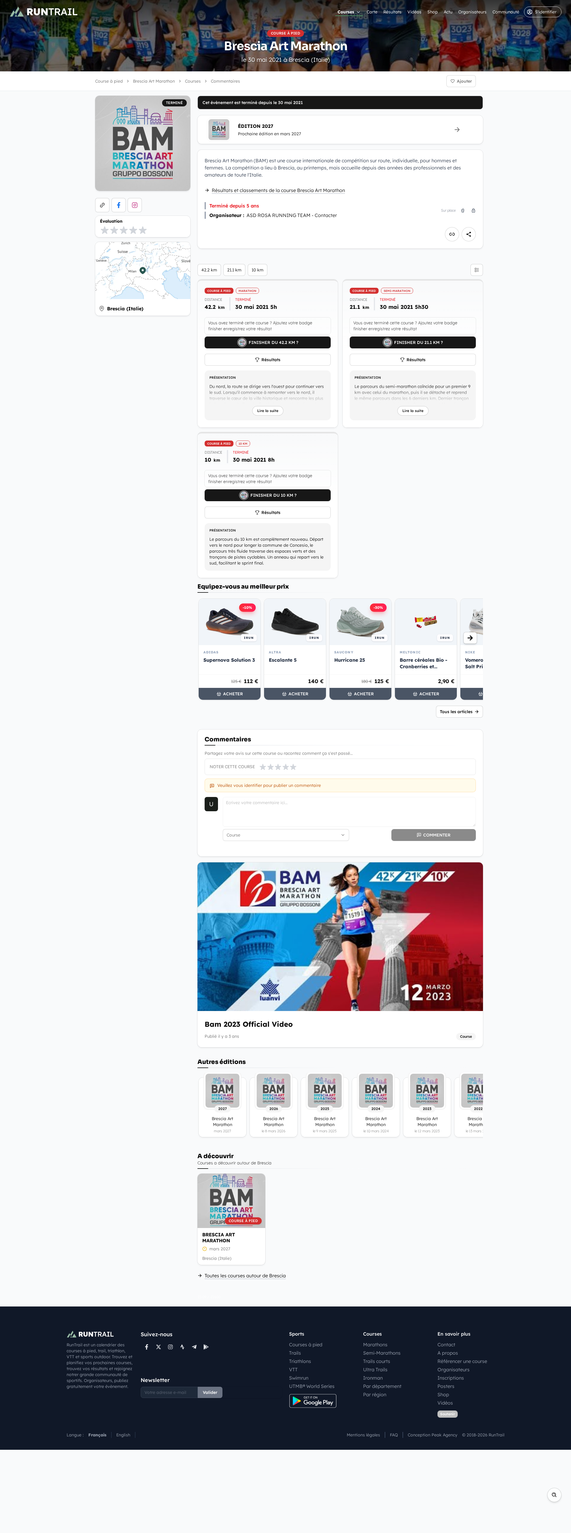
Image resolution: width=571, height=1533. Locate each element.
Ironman (373, 1378)
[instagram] (135, 205)
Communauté (505, 12)
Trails (295, 1353)
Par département (382, 1386)
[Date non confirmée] (204, 1248)
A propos (447, 1353)
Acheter (233, 693)
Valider (210, 1392)
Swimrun (298, 1378)
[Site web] (102, 205)
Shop (432, 12)
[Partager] (469, 234)
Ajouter (464, 81)
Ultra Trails (375, 1369)
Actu (448, 12)
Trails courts (376, 1361)
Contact (446, 1345)
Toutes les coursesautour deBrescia (245, 1276)
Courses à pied (305, 1345)
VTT (293, 1369)
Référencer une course (462, 1361)
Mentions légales (363, 1435)
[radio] (104, 230)
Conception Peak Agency (432, 1435)
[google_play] (206, 1347)
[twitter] (158, 1347)
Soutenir (447, 1414)
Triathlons (300, 1361)
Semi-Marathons (382, 1353)
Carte (372, 12)
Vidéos (414, 12)
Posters (445, 1386)
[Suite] (470, 638)
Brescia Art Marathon (218, 1237)
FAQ (394, 1435)
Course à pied (109, 81)
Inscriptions (450, 1378)
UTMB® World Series (312, 1386)
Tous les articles (456, 711)
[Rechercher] (554, 1495)
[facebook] (119, 205)
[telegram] (194, 1347)
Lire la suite (267, 410)
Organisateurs (472, 12)
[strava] (182, 1347)
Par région (374, 1394)
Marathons (375, 1345)
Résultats (392, 12)
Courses (346, 12)
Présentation (222, 377)
